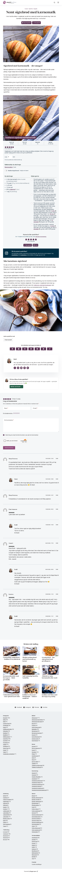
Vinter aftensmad (37, 828)
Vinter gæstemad (37, 830)
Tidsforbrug (6, 829)
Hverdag (6, 809)
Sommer (35, 812)
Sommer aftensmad (37, 814)
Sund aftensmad (37, 736)
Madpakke (35, 729)
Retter (33, 744)
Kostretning (35, 771)
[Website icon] (18, 368)
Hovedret (35, 752)
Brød (5, 721)
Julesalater (6, 816)
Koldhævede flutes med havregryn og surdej (49, 696)
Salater (5, 744)
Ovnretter (6, 740)
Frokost (34, 725)
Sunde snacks (36, 738)
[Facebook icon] (15, 368)
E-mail (35, 408)
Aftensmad (36, 717)
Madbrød (6, 733)
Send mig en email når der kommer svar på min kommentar (21, 435)
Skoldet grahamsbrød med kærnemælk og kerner (30, 659)
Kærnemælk (8, 339)
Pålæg (34, 754)
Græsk (34, 845)
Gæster (6, 807)
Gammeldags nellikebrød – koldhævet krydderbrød (11, 658)
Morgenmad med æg (37, 733)
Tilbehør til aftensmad (38, 765)
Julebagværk (7, 811)
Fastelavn (6, 797)
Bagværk (35, 8)
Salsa (34, 757)
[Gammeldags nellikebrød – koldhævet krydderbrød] (11, 651)
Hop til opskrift (27, 22)
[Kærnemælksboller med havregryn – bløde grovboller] (11, 670)
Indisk (34, 847)
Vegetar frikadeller (37, 776)
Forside (26, 8)
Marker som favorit (16, 386)
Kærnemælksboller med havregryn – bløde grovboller (11, 678)
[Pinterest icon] (24, 368)
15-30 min (6, 833)
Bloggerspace (33, 871)
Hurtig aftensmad (37, 727)
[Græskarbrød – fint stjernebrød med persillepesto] (50, 651)
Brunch (34, 723)
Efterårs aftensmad (37, 797)
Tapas (5, 826)
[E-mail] (43, 348)
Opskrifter (31, 8)
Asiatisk (35, 839)
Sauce (34, 759)
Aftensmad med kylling (38, 719)
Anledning (5, 793)
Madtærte (6, 735)
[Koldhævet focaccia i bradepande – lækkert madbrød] (31, 688)
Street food (6, 748)
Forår (34, 807)
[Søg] (54, 2)
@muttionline (15, 255)
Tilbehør (35, 763)
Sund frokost (36, 740)
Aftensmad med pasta (38, 721)
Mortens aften (7, 818)
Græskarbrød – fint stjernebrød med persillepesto (48, 659)
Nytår (5, 820)
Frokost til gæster (8, 799)
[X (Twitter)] (18, 348)
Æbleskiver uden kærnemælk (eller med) (49, 677)
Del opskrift (37, 22)
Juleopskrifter (7, 814)
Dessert (35, 746)
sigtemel (12, 189)
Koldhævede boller (8, 729)
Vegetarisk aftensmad (38, 780)
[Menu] (58, 2)
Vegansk (35, 775)
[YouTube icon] (28, 368)
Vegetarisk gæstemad (38, 784)
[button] (5, 147)
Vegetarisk (36, 778)
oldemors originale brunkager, (42, 285)
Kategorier (6, 715)
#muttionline (23, 255)
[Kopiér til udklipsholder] (49, 348)
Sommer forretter (36, 818)
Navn (6, 408)
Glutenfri (34, 773)
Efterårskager (36, 803)
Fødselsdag (7, 801)
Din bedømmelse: (8, 413)
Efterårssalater (36, 805)
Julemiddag (7, 812)
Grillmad (6, 803)
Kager (5, 727)
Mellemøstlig (36, 852)
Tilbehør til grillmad (37, 767)
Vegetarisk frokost (37, 782)
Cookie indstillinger (36, 864)
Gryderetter (6, 725)
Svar (57, 458)
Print (36, 245)
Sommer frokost (37, 820)
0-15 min (6, 832)
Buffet (5, 795)
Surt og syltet (36, 761)
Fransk (34, 843)
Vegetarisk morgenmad (38, 788)
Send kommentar (9, 447)
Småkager (6, 746)
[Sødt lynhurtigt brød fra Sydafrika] (31, 670)
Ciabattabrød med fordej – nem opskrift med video (11, 696)
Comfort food (7, 723)
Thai (34, 858)
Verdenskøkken (36, 835)
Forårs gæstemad (37, 811)
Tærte (5, 752)
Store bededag (7, 824)
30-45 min (6, 835)
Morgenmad (36, 731)
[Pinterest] (24, 348)
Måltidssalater (7, 736)
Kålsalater (6, 731)
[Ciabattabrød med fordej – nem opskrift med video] (11, 688)
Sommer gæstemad (37, 822)
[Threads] (37, 348)
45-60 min (6, 837)
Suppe (5, 750)
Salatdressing (36, 756)
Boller (5, 719)
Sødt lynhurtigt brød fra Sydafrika (30, 677)
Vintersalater (36, 832)
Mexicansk (35, 854)
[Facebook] (12, 348)
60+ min (6, 839)
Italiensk (35, 849)
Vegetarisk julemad (37, 786)
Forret (34, 750)
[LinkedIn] (31, 348)
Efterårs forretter (36, 799)
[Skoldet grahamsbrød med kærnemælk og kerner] (31, 651)
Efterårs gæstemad (37, 801)
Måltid (33, 715)
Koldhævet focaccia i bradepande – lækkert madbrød (30, 696)
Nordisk (34, 856)
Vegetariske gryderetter (9, 754)
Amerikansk (36, 837)
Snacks (34, 735)
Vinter (34, 826)
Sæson (33, 793)
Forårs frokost (36, 809)
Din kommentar (9, 420)
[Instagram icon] (21, 368)
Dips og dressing (37, 748)
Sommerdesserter (37, 816)
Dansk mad (35, 841)
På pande (6, 742)
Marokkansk (35, 851)
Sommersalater (36, 824)
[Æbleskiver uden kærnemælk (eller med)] (50, 670)
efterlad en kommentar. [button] (40, 236)
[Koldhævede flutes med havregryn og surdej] (50, 688)
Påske (5, 822)
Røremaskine (9, 167)
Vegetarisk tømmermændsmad (40, 790)
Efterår (34, 795)
